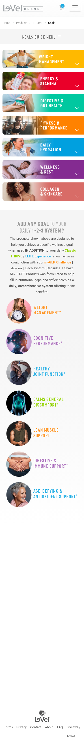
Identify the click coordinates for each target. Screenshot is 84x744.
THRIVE (37, 23)
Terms (8, 727)
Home (6, 23)
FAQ (60, 727)
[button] (42, 59)
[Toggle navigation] (75, 7)
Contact (35, 727)
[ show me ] (59, 256)
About (49, 727)
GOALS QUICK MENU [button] (39, 37)
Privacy (21, 727)
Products (21, 23)
